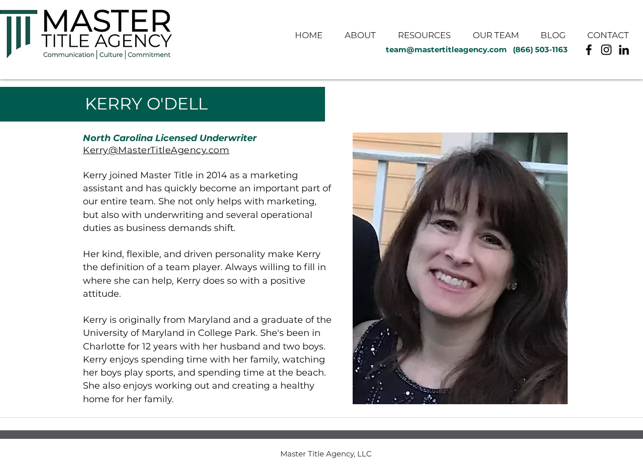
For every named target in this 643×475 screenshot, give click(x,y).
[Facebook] (589, 50)
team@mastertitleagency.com (446, 49)
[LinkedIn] (624, 50)
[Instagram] (606, 50)
